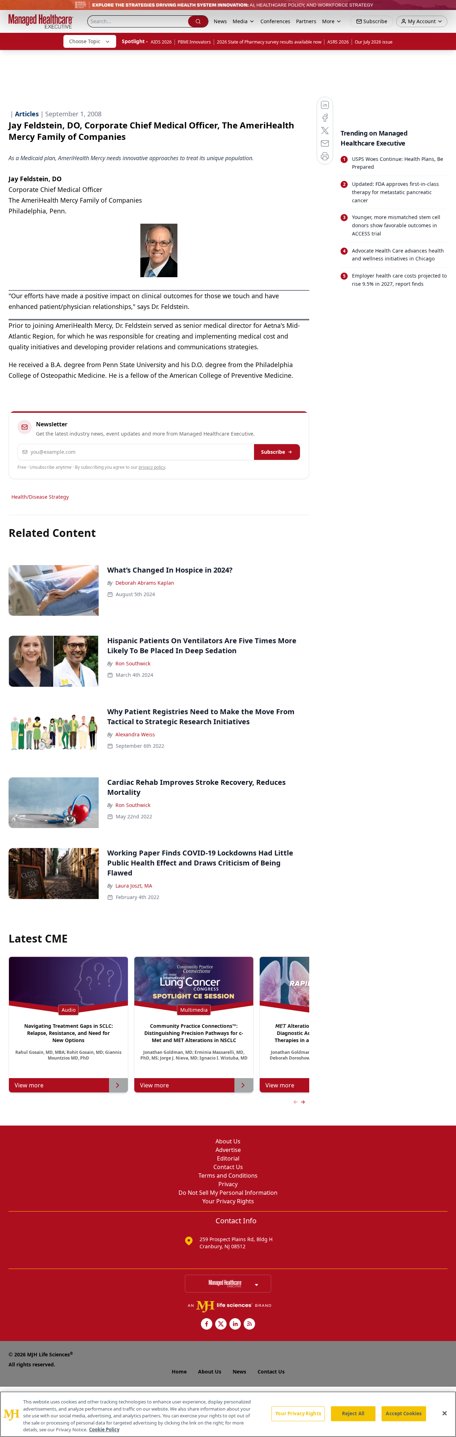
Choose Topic (84, 41)
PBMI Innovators (194, 42)
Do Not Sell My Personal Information (228, 1193)
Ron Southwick (132, 663)
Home (179, 1371)
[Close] (444, 1413)
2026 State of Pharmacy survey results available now (269, 42)
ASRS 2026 (338, 42)
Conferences (275, 21)
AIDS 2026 (161, 42)
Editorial (228, 1158)
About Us (228, 1141)
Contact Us (228, 1167)
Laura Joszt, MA (133, 885)
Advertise (228, 1150)
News (220, 21)
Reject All (353, 1413)
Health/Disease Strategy (40, 496)
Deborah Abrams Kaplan (144, 582)
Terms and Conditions (228, 1175)
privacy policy (152, 467)
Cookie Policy (104, 1429)
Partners (306, 21)
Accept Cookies (403, 1413)
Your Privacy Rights (228, 1201)
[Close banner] (447, 9)
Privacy (228, 1184)
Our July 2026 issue (374, 42)
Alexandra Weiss (135, 734)
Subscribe (273, 451)
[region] (228, 1414)
